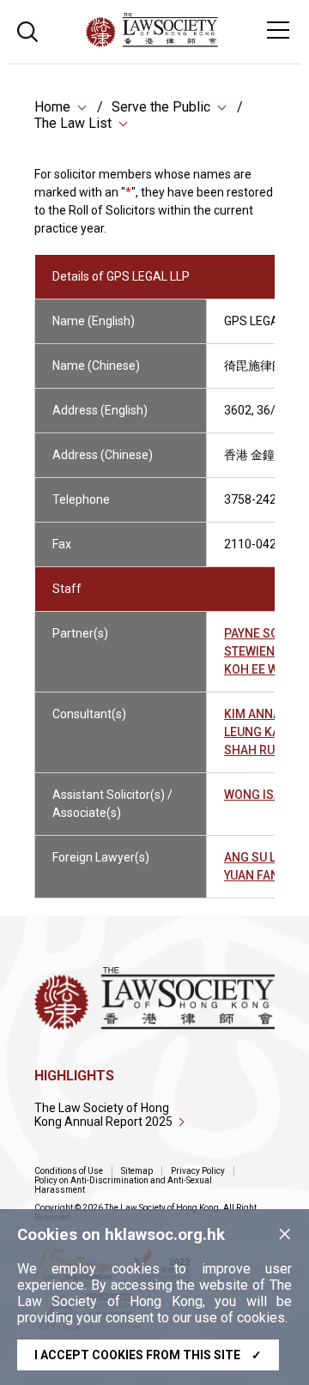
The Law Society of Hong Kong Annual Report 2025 (103, 1114)
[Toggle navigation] (278, 30)
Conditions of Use (68, 1171)
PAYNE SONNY (263, 633)
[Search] (27, 29)
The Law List (73, 123)
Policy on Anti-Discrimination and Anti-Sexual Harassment (123, 1185)
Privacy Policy (198, 1171)
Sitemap (137, 1171)
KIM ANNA (252, 714)
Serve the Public (161, 107)
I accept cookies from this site (148, 1355)
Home (52, 107)
